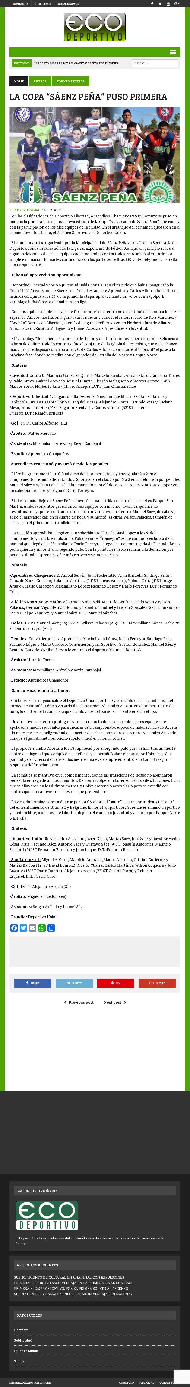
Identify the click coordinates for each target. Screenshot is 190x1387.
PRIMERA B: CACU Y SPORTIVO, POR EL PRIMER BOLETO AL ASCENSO (71, 1288)
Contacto (20, 4)
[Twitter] (160, 3)
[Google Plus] (176, 3)
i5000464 (33, 210)
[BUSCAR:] (155, 62)
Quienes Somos (68, 4)
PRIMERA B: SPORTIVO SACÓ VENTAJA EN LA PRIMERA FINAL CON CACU (73, 1282)
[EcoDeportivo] (95, 27)
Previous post (81, 1002)
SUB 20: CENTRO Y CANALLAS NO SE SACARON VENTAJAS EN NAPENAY (73, 1294)
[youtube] (168, 3)
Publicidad (43, 4)
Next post (112, 1002)
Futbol (40, 81)
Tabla (19, 1361)
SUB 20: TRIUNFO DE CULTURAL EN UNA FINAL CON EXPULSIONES (69, 1277)
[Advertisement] (98, 950)
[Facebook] (151, 3)
